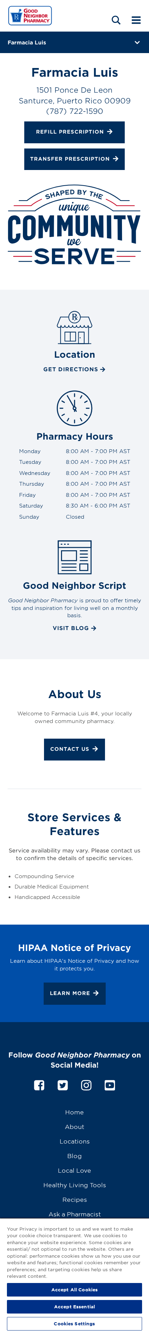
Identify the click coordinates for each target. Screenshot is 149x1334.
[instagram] (86, 1084)
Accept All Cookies (74, 1289)
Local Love (74, 1170)
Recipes (74, 1199)
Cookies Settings (74, 1323)
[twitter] (63, 1084)
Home (74, 1111)
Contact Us (69, 749)
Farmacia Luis (27, 42)
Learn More (70, 993)
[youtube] (110, 1084)
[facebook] (39, 1084)
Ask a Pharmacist (75, 1213)
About (74, 1126)
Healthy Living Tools (74, 1184)
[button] (116, 20)
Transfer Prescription (70, 159)
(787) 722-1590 (74, 111)
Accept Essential (74, 1306)
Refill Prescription (70, 132)
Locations (75, 1141)
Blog (74, 1155)
